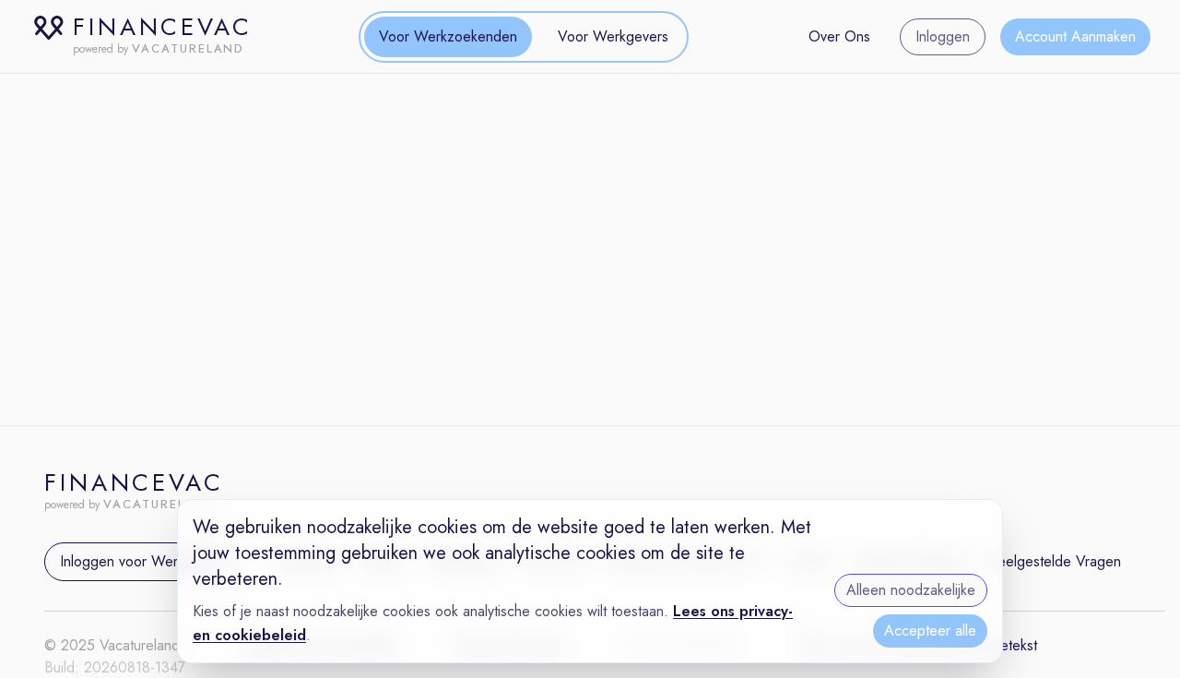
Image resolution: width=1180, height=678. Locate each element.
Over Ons (839, 36)
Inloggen (942, 36)
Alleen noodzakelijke (910, 590)
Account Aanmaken (1075, 36)
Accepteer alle (930, 630)
